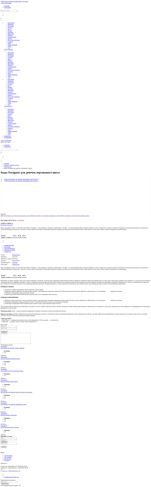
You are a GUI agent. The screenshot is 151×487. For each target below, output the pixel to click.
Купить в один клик (7, 225)
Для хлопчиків (8, 49)
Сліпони (10, 98)
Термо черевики (12, 45)
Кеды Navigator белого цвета (9, 381)
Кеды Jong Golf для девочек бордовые (12, 371)
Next (4, 214)
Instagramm (7, 7)
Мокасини (11, 34)
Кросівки (10, 32)
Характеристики (9, 245)
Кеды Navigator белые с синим (10, 427)
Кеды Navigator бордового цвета (10, 358)
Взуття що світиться (14, 40)
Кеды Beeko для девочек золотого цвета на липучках (16, 392)
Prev (2, 214)
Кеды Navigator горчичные (9, 415)
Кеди (9, 29)
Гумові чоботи (12, 37)
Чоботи (10, 38)
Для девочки (8, 457)
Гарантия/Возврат (9, 248)
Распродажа (7, 458)
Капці (9, 43)
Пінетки (10, 35)
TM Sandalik (7, 137)
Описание (7, 247)
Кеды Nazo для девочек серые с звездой (12, 348)
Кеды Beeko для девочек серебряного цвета (14, 404)
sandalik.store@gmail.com (11, 477)
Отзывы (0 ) (7, 251)
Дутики (10, 27)
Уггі (9, 48)
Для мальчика (8, 455)
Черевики (10, 24)
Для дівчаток (8, 106)
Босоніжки (11, 23)
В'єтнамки (11, 26)
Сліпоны (10, 41)
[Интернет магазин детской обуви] (14, 1)
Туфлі (9, 46)
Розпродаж (7, 136)
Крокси (10, 30)
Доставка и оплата (9, 250)
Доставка (7, 460)
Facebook (7, 6)
